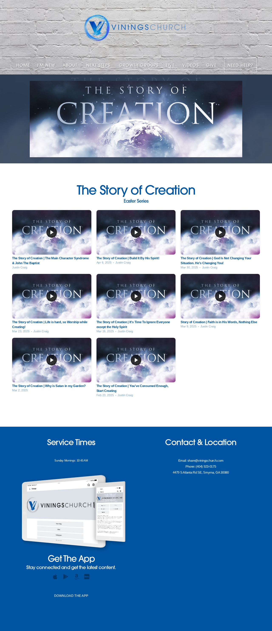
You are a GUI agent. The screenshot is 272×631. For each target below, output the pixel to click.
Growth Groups (139, 65)
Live (170, 65)
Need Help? (240, 65)
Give (211, 65)
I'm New (46, 65)
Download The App (71, 595)
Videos (190, 65)
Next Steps (99, 65)
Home (23, 65)
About (71, 65)
